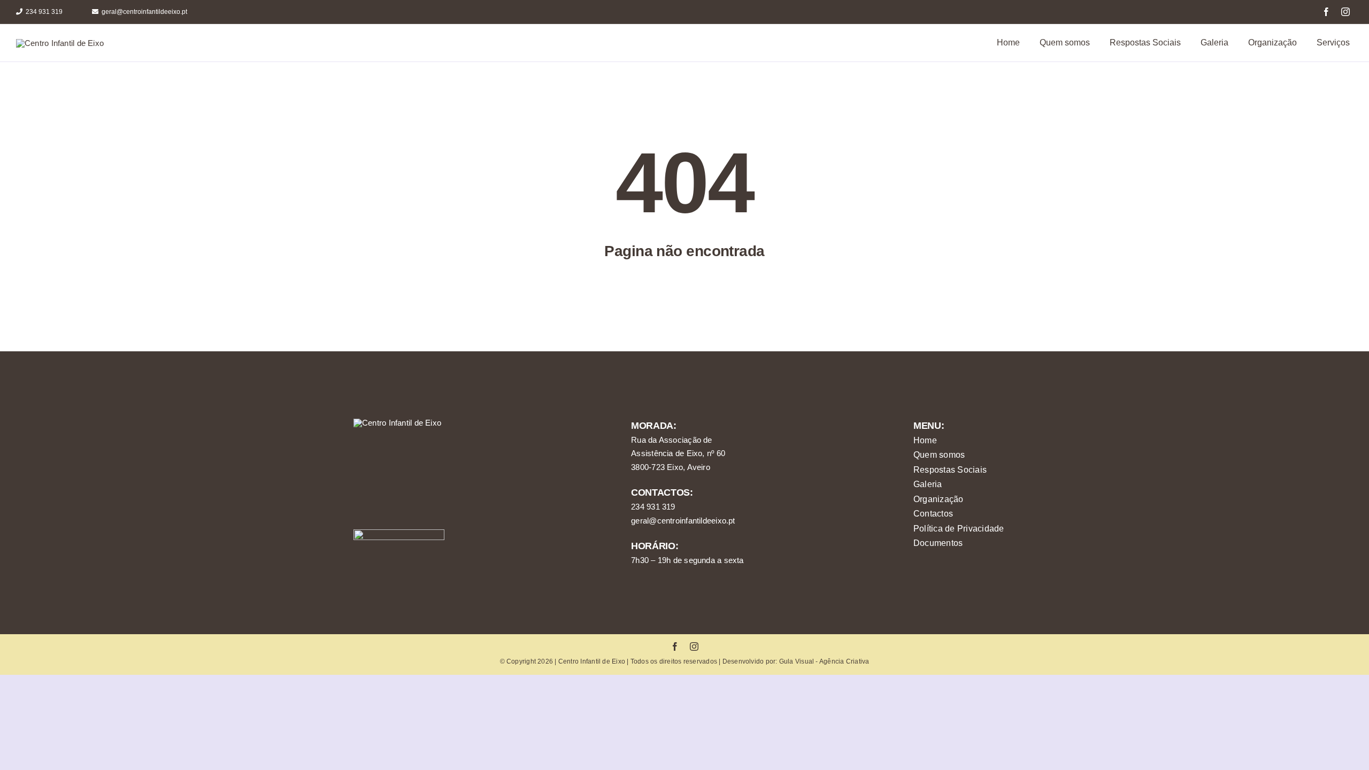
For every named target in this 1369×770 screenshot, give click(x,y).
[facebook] (1326, 11)
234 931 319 (653, 506)
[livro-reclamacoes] (398, 533)
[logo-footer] (397, 422)
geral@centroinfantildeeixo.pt (683, 520)
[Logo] (60, 43)
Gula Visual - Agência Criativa (824, 661)
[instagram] (1345, 11)
